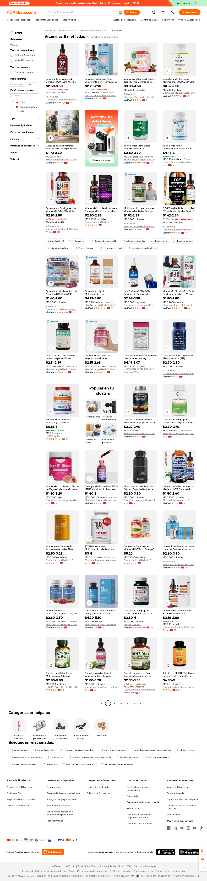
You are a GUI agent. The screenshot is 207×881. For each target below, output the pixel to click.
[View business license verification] (132, 876)
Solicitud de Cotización (98, 793)
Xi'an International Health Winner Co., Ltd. (62, 159)
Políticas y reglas (55, 820)
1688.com (70, 866)
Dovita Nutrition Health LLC (98, 222)
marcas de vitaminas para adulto (119, 764)
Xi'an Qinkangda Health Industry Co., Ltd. (140, 226)
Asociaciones (173, 814)
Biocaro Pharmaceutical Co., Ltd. (179, 500)
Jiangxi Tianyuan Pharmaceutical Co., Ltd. (101, 95)
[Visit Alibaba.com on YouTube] (195, 828)
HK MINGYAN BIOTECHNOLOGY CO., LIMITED (62, 687)
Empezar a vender (176, 793)
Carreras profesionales (17, 805)
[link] (203, 850)
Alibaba (48, 30)
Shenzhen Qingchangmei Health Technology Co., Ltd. (101, 624)
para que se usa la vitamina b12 (80, 764)
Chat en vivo (133, 796)
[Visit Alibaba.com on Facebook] (169, 828)
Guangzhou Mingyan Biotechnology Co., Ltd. (179, 93)
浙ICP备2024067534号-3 (186, 876)
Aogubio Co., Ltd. (132, 624)
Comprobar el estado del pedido (183, 799)
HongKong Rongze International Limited (140, 689)
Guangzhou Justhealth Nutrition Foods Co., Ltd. (62, 229)
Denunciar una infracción (139, 823)
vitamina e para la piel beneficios (79, 750)
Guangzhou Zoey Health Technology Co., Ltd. (101, 687)
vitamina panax (187, 750)
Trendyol (138, 866)
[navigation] (24, 367)
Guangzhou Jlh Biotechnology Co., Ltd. (62, 309)
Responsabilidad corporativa (20, 799)
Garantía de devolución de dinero (63, 793)
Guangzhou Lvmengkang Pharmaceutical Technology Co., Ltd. (140, 305)
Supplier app (106, 852)
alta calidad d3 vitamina (115, 750)
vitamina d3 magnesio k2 (105, 241)
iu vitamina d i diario (46, 750)
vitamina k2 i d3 (57, 241)
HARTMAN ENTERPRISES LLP (139, 369)
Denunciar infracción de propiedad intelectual (139, 816)
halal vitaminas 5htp (59, 248)
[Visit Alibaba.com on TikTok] (201, 828)
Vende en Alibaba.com (178, 787)
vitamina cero (57, 757)
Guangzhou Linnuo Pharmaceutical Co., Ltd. (62, 99)
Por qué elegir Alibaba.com (19, 787)
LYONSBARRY (53, 436)
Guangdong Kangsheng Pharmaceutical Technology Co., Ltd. (179, 687)
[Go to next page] (140, 703)
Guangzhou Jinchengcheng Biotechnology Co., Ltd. (62, 500)
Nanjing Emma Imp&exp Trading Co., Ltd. (179, 162)
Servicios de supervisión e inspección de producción (60, 813)
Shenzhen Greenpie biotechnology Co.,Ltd (101, 500)
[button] (120, 12)
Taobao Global (117, 866)
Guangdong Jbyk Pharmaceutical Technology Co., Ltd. (179, 229)
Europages (150, 866)
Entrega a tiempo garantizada (61, 799)
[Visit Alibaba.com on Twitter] (182, 828)
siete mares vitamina (135, 241)
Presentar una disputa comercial (143, 802)
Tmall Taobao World (87, 866)
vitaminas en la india (113, 248)
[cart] (163, 12)
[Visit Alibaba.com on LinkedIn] (175, 828)
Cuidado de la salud (66, 30)
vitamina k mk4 (20, 750)
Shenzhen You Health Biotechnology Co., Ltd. (140, 97)
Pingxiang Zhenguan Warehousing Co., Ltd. (101, 560)
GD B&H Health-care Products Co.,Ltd (179, 373)
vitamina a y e (160, 241)
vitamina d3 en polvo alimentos (28, 757)
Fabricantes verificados (98, 787)
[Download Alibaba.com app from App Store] (165, 852)
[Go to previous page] (101, 703)
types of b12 (51, 764)
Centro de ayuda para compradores (137, 788)
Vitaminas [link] (117, 30)
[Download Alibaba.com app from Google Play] (190, 852)
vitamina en (79, 241)
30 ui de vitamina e (86, 248)
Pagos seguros (54, 787)
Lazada (103, 866)
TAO (129, 866)
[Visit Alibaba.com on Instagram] (188, 828)
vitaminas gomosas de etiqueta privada (153, 750)
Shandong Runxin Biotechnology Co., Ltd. (179, 305)
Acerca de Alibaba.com (18, 780)
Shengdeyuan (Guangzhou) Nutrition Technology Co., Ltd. (179, 433)
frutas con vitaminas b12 (158, 757)
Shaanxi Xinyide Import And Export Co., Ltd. (140, 159)
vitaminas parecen (184, 241)
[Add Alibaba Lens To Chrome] (53, 852)
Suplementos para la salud (94, 30)
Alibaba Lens (22, 852)
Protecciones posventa (58, 805)
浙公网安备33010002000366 (156, 876)
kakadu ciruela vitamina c (144, 248)
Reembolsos (133, 808)
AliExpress (57, 866)
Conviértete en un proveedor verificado (181, 807)
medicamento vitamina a (25, 764)
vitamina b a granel (129, 757)
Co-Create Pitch (14, 793)
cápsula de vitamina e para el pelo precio (92, 757)
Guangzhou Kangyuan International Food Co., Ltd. (140, 500)
